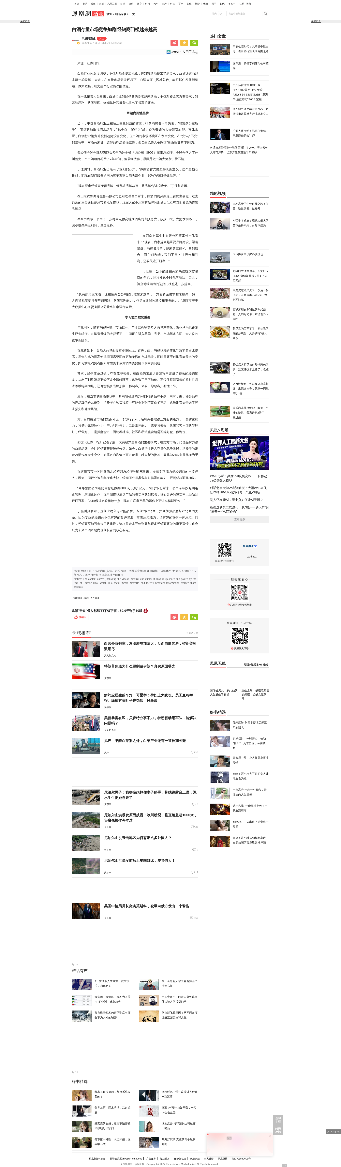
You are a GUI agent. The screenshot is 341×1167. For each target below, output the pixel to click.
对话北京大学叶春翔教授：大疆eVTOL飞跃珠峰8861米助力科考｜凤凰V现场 (238, 490)
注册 (242, 3)
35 (196, 827)
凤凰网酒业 (89, 38)
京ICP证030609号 (241, 1158)
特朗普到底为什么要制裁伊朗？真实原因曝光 (139, 666)
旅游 (197, 3)
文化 (189, 3)
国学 (214, 3)
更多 (230, 4)
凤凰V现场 (219, 430)
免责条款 (195, 1158)
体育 (139, 3)
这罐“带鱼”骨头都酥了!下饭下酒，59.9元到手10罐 (107, 611)
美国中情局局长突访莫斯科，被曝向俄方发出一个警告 (146, 905)
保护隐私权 (180, 1158)
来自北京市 (102, 43)
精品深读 (120, 14)
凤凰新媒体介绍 (97, 1158)
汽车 (156, 3)
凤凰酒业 (248, 546)
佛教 (205, 3)
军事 (180, 3)
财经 (122, 3)
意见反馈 (209, 1158)
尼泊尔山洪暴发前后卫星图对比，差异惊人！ (139, 860)
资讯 (84, 3)
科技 (172, 3)
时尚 (147, 3)
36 (196, 752)
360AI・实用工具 (183, 51)
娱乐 (131, 3)
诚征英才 (165, 1158)
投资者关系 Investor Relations (126, 1158)
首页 (76, 3)
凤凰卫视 (112, 3)
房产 (164, 3)
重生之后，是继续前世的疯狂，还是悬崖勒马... (255, 694)
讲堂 (247, 664)
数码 (222, 3)
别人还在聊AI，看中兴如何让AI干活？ (236, 500)
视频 (93, 3)
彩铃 (259, 664)
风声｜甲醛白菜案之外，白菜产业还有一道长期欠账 (145, 740)
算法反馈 (193, 633)
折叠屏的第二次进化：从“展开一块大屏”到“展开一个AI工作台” (239, 509)
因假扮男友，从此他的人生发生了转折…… (224, 692)
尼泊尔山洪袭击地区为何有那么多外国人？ (138, 837)
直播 (101, 3)
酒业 (109, 14)
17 (196, 872)
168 (196, 918)
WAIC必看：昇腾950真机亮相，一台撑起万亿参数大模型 (238, 478)
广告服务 (151, 1158)
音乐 (253, 664)
